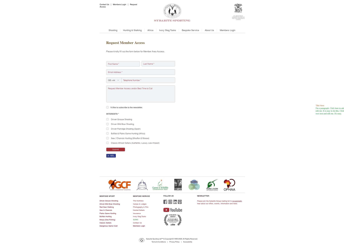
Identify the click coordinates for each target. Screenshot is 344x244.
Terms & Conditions (159, 242)
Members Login (119, 4)
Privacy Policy (174, 242)
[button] (113, 30)
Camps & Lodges (139, 204)
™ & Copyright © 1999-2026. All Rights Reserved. (179, 239)
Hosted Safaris (139, 210)
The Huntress (138, 201)
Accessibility (187, 242)
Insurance (137, 213)
